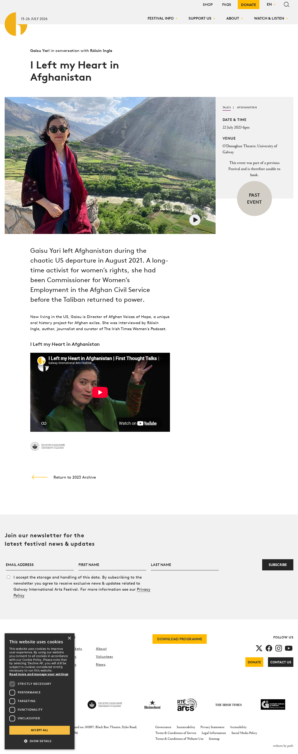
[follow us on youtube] (288, 647)
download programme (179, 639)
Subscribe (278, 564)
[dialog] (39, 691)
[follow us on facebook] (268, 647)
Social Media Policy (244, 732)
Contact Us (280, 662)
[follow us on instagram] (278, 647)
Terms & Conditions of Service (175, 732)
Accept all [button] (39, 730)
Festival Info (161, 18)
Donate (248, 4)
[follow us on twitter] (259, 647)
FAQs (226, 4)
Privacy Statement (212, 726)
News (101, 664)
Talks (227, 107)
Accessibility (238, 726)
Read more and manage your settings (38, 674)
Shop (208, 4)
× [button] (69, 638)
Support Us (200, 18)
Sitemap (214, 738)
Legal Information (214, 732)
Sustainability (186, 726)
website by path (283, 745)
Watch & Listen (269, 18)
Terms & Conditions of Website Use (179, 738)
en (269, 4)
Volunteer (104, 656)
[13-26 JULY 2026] (16, 23)
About (232, 18)
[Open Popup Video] (195, 219)
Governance (163, 726)
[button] (39, 741)
